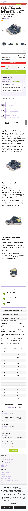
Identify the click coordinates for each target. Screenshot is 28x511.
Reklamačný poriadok (6, 478)
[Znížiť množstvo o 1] (18, 67)
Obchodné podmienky (6, 476)
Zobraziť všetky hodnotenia (13, 94)
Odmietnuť (7, 508)
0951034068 (8, 462)
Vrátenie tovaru (5, 474)
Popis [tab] (7, 122)
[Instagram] (6, 465)
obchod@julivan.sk (9, 459)
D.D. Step (6, 18)
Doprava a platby (5, 472)
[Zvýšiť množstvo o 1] (25, 67)
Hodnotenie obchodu (13, 404)
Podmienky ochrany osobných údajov (9, 480)
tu (8, 500)
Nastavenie (13, 503)
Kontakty (3, 482)
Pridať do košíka (13, 72)
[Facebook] (2, 465)
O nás (2, 484)
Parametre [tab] (18, 122)
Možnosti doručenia (5, 59)
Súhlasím (20, 508)
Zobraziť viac (13, 450)
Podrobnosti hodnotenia (6, 16)
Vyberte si (18, 4)
